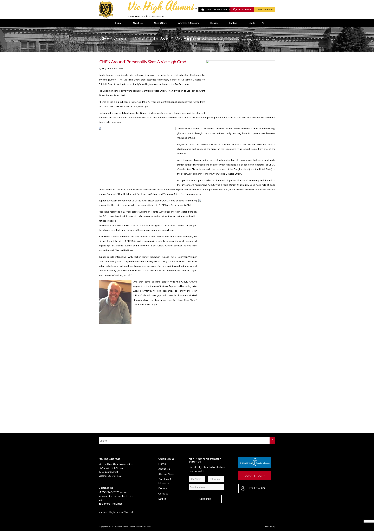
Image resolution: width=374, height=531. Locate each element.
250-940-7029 (111, 492)
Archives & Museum (164, 481)
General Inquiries (112, 503)
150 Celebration (264, 9)
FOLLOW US (257, 488)
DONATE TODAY (255, 475)
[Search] (262, 23)
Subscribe (205, 498)
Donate (162, 488)
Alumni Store (166, 474)
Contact (163, 493)
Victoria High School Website (116, 512)
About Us (164, 469)
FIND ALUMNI (243, 9)
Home (162, 463)
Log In (162, 498)
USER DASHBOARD (215, 9)
